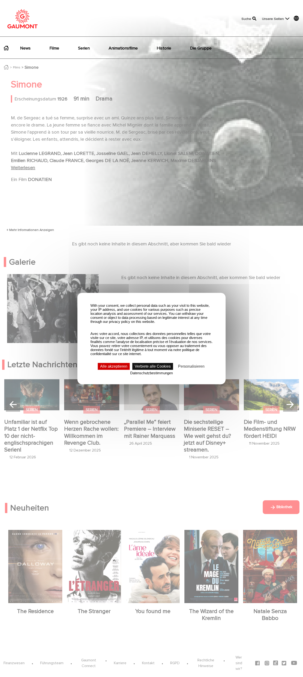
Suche (246, 19)
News (25, 48)
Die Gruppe (201, 48)
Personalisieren (191, 366)
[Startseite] (22, 19)
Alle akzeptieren (113, 366)
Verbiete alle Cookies (153, 366)
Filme (54, 48)
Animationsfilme (123, 48)
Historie (164, 48)
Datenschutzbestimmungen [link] (151, 373)
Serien (84, 48)
